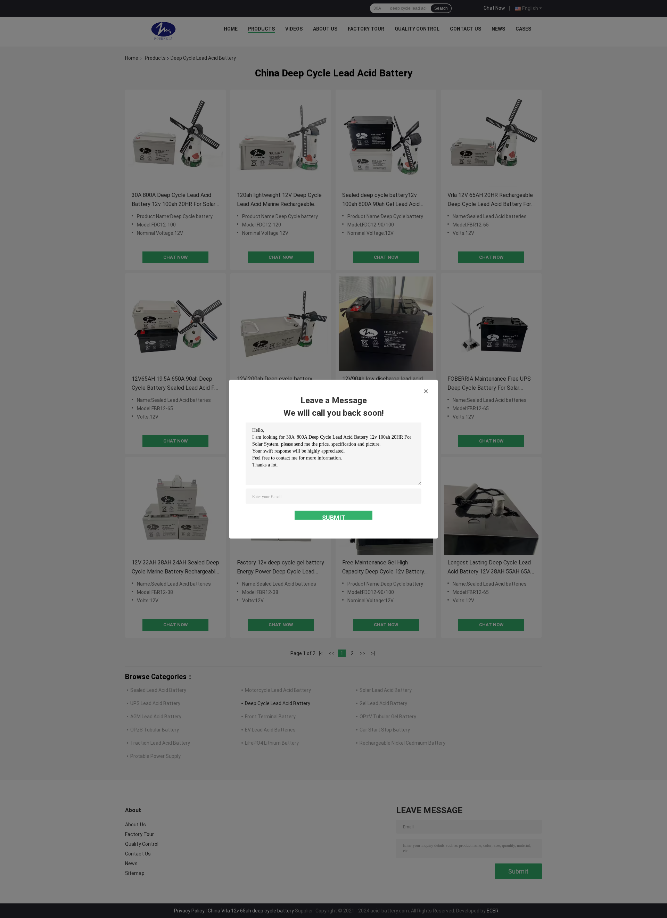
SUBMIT (333, 517)
